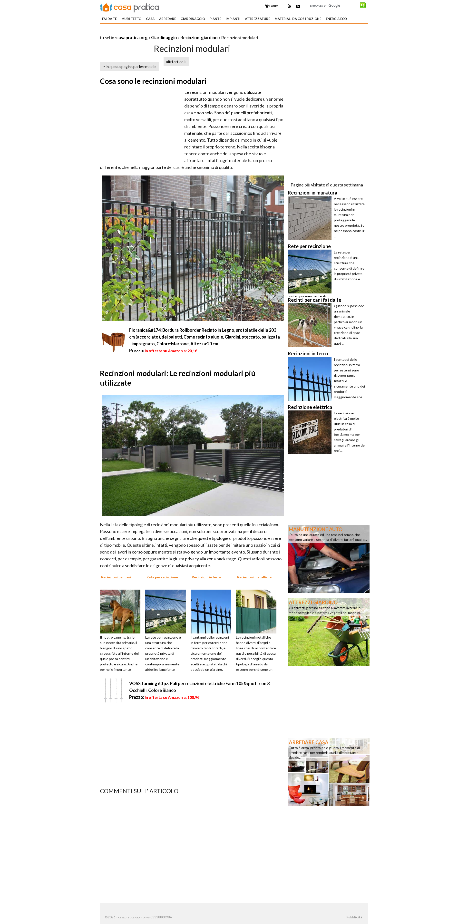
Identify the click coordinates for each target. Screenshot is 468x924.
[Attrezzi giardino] (329, 631)
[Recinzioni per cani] (122, 611)
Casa (150, 19)
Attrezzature (257, 19)
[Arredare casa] (329, 771)
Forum (274, 6)
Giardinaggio (193, 19)
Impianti (233, 19)
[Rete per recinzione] (167, 611)
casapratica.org (132, 37)
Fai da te (109, 19)
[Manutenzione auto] (329, 558)
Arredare (167, 19)
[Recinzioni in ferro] (212, 611)
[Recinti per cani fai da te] (311, 325)
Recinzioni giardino (199, 37)
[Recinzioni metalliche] (258, 611)
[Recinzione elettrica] (311, 432)
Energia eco (336, 19)
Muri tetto (131, 19)
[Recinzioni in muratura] (311, 218)
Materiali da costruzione (298, 19)
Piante (215, 19)
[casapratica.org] (129, 7)
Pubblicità (354, 917)
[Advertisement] (157, 31)
